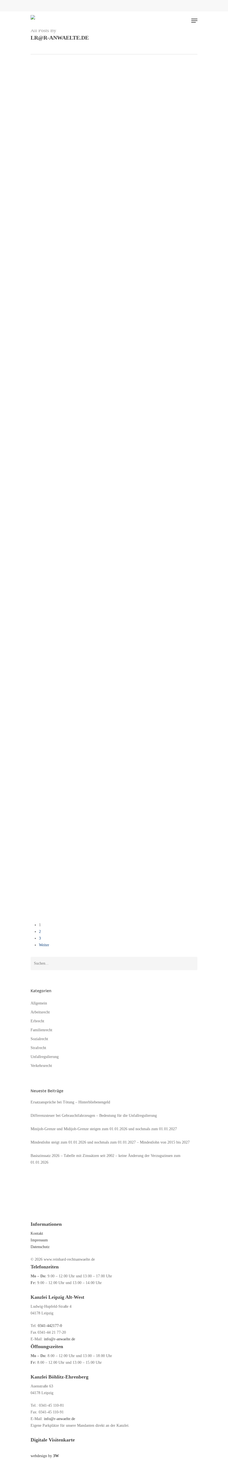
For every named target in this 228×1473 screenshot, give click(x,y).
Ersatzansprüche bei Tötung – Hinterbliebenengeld (70, 1102)
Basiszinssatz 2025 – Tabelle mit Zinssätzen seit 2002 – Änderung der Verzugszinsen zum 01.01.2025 (92, 871)
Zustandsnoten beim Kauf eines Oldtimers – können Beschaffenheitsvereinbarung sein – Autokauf (92, 526)
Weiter (44, 945)
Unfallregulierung (46, 81)
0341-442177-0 (50, 1326)
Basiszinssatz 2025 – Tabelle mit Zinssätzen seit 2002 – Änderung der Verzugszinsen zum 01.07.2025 (92, 618)
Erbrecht (37, 1021)
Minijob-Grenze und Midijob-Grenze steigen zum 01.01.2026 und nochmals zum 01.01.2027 (91, 257)
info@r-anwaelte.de (59, 1339)
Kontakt (37, 1233)
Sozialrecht (39, 1039)
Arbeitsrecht (42, 241)
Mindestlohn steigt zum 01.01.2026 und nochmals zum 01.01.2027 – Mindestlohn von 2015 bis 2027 (88, 342)
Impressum (39, 1240)
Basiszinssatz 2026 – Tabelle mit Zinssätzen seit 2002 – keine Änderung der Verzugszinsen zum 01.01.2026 (92, 434)
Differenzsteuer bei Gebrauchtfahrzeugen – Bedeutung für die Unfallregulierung (94, 1115)
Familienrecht (43, 695)
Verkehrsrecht (68, 81)
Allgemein (41, 419)
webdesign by (45, 1456)
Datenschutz (40, 1247)
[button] (194, 20)
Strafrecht (38, 1048)
